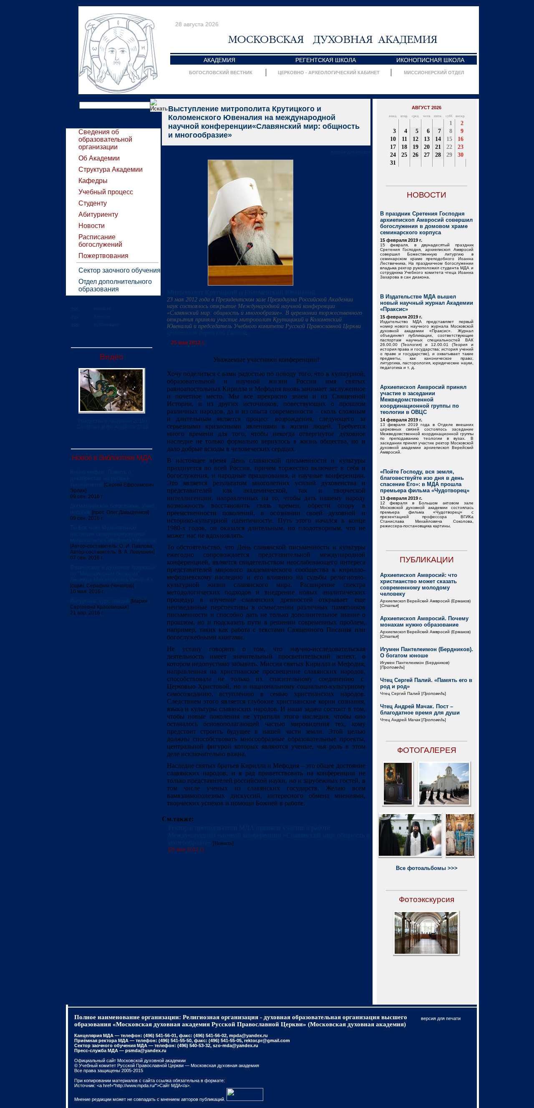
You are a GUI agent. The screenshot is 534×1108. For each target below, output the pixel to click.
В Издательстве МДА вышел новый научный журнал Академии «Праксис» (426, 302)
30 (460, 155)
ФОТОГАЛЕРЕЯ (426, 750)
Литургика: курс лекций (99, 601)
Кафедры (93, 180)
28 (438, 155)
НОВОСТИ (426, 195)
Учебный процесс (105, 192)
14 (438, 139)
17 (393, 147)
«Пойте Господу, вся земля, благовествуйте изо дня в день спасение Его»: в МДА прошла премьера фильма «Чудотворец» (424, 481)
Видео (111, 356)
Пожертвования (103, 255)
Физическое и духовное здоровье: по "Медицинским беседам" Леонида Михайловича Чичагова (113, 573)
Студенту (92, 203)
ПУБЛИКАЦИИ (427, 559)
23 (460, 147)
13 (427, 139)
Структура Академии (110, 169)
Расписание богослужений (100, 240)
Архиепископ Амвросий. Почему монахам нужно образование (424, 621)
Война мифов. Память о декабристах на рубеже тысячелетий (100, 478)
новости (102, 308)
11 (404, 139)
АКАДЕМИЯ (219, 60)
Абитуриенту (98, 214)
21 (438, 147)
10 (393, 139)
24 (393, 155)
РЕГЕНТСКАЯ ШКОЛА (325, 60)
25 (404, 155)
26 (415, 155)
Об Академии (99, 158)
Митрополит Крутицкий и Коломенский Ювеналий (241, 292)
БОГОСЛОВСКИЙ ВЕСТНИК (220, 72)
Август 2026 (426, 107)
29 (449, 155)
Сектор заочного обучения (119, 270)
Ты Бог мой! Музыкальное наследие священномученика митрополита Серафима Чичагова (113, 533)
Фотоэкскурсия (426, 899)
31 (393, 163)
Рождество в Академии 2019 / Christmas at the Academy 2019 (113, 424)
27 (427, 155)
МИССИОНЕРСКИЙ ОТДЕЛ (434, 72)
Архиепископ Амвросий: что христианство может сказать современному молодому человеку (418, 584)
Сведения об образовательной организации (105, 139)
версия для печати (350, 152)
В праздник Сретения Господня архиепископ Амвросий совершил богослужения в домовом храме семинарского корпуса (426, 223)
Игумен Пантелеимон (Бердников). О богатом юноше (426, 652)
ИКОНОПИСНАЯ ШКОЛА (430, 60)
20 (427, 147)
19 (415, 147)
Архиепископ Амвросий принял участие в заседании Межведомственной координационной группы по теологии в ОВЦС (423, 399)
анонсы (102, 316)
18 (404, 147)
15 (449, 139)
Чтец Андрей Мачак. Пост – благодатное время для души (420, 709)
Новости (91, 225)
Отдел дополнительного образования (115, 285)
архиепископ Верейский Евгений (206, 333)
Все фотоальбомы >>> (427, 868)
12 (415, 139)
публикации (106, 324)
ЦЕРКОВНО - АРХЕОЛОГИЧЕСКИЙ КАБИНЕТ (329, 72)
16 (460, 139)
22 (449, 147)
